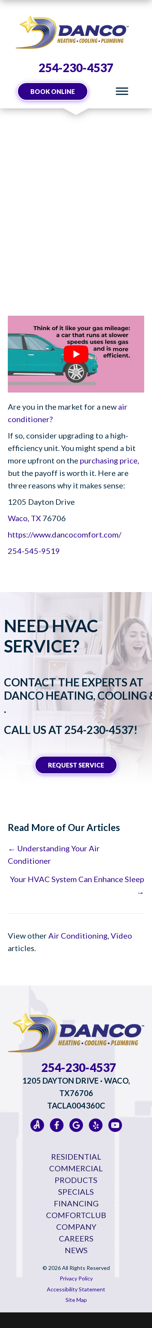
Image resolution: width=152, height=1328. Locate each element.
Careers (76, 1238)
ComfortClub (76, 1215)
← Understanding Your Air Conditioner (54, 854)
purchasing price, (109, 460)
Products (76, 1180)
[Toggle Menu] (122, 91)
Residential (76, 1156)
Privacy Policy (76, 1278)
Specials (76, 1191)
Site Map (76, 1299)
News (76, 1250)
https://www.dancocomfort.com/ (64, 534)
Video (121, 935)
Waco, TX (24, 518)
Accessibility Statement (76, 1289)
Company (76, 1227)
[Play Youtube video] (76, 354)
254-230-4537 (76, 67)
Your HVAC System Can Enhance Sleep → (77, 885)
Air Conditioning (78, 935)
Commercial (76, 1168)
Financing (76, 1203)
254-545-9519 (34, 550)
